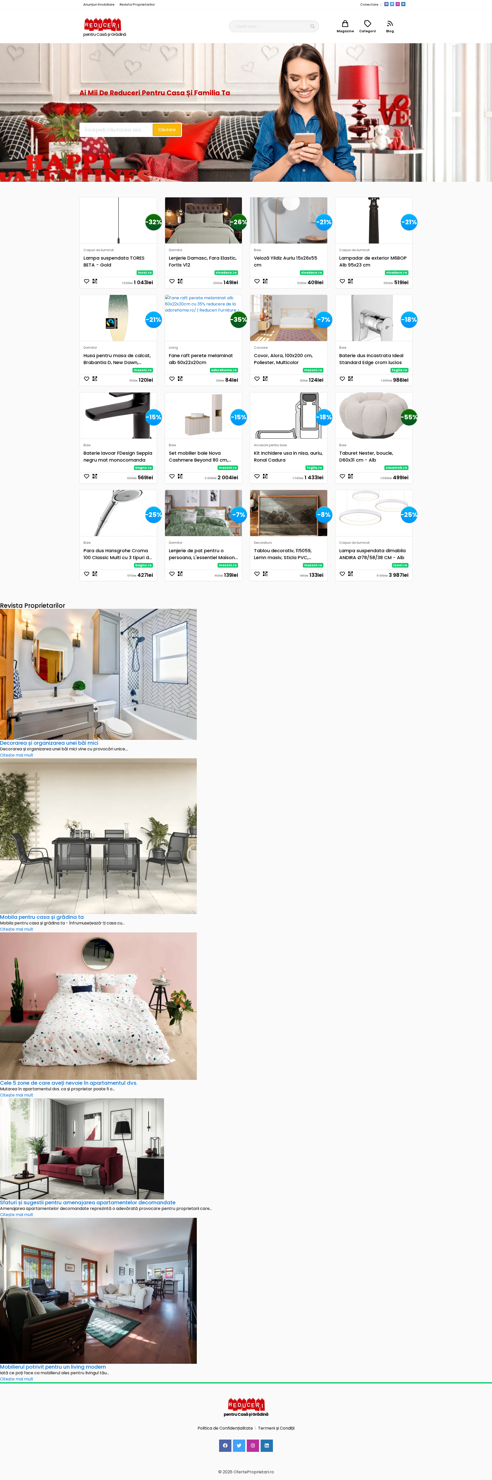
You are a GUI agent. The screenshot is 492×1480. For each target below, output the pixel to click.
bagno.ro (143, 467)
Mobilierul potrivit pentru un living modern (53, 1366)
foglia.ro (399, 370)
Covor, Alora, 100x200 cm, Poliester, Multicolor (283, 359)
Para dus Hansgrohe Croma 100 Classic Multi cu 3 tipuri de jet (118, 554)
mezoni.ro (143, 370)
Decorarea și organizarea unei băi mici (49, 743)
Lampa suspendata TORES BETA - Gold (114, 261)
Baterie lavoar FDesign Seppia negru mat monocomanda (118, 456)
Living (173, 347)
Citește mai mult (16, 755)
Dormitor (175, 250)
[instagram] (398, 4)
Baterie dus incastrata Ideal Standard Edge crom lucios (371, 359)
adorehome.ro (224, 370)
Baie (257, 250)
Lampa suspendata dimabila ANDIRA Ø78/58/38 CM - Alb (372, 554)
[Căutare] (312, 26)
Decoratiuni (263, 542)
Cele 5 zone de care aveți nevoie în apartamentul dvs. (68, 1083)
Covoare (261, 347)
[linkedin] (403, 4)
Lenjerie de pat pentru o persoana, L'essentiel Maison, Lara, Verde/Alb (202, 554)
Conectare (369, 4)
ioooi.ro (145, 272)
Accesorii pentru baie (270, 445)
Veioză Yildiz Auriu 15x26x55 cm (285, 261)
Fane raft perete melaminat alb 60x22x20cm (201, 359)
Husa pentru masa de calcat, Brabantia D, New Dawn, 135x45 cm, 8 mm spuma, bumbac (117, 359)
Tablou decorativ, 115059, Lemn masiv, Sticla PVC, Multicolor (283, 554)
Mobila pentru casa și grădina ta (42, 917)
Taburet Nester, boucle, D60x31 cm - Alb (366, 456)
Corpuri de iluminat (99, 250)
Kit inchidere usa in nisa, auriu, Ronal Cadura (288, 456)
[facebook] (386, 4)
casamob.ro (396, 467)
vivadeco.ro (226, 272)
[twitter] (392, 4)
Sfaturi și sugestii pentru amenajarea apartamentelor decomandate (88, 1202)
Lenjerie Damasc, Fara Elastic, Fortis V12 (203, 261)
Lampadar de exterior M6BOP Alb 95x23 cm (373, 261)
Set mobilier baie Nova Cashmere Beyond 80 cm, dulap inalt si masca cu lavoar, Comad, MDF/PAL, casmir (198, 456)
